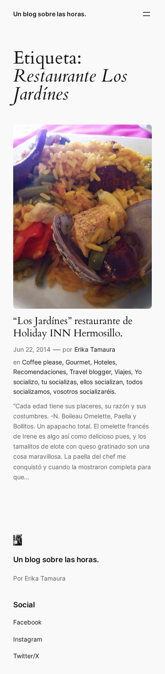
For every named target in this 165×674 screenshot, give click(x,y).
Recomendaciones (39, 371)
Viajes (122, 371)
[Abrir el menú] (146, 14)
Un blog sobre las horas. (49, 14)
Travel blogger (90, 371)
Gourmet (78, 362)
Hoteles (104, 362)
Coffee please (42, 362)
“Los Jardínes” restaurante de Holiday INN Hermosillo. (72, 327)
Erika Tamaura (94, 349)
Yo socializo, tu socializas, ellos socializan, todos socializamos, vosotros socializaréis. (78, 381)
